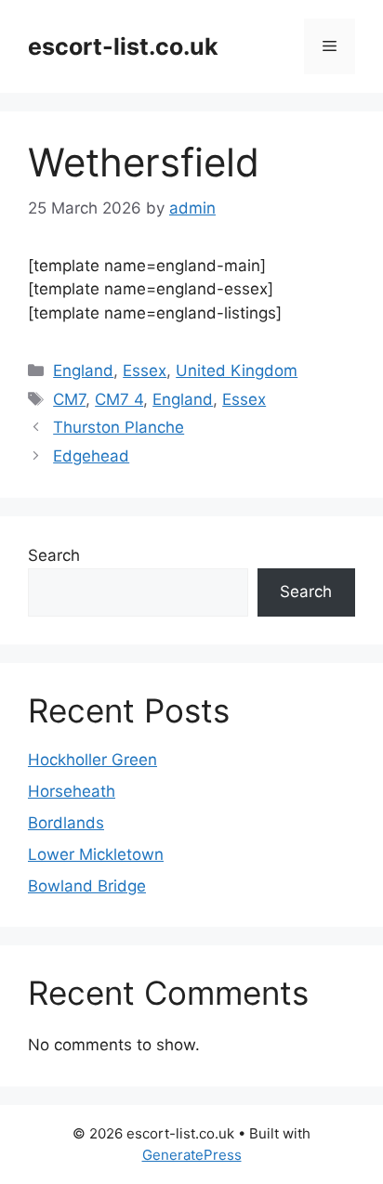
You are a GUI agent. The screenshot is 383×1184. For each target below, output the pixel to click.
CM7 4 (119, 399)
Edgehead (91, 456)
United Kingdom (236, 370)
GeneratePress (192, 1155)
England (83, 370)
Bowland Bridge (87, 886)
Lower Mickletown (96, 854)
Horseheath (71, 791)
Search (54, 555)
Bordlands (66, 822)
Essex (144, 370)
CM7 (69, 399)
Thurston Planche (118, 427)
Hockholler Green (92, 759)
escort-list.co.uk (123, 46)
